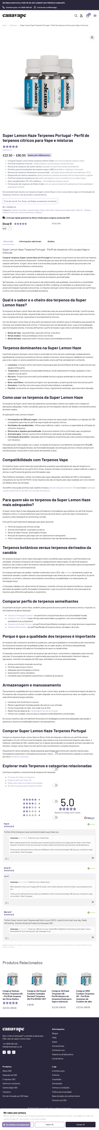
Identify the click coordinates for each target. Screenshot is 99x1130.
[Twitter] (9, 1052)
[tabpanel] (49, 517)
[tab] (8, 241)
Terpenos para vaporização (65, 210)
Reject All (49, 1124)
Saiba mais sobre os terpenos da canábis (25, 783)
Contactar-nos (58, 1050)
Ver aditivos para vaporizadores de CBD (25, 786)
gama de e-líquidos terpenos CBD (62, 487)
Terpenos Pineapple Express (20, 615)
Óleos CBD (7, 1071)
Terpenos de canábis (19, 210)
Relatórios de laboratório (62, 1054)
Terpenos (13, 25)
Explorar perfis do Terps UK (19, 780)
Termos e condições (60, 1087)
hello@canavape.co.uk (12, 1046)
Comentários (57, 1058)
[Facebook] (4, 1052)
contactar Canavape (19, 756)
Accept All (80, 1124)
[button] (92, 37)
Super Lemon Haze (47, 210)
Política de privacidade (62, 1092)
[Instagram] (13, 1052)
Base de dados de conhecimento (66, 1096)
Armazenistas (58, 1046)
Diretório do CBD (59, 1100)
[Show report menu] (93, 858)
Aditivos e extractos (11, 1083)
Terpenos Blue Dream (17, 627)
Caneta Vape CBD (10, 1087)
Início (5, 25)
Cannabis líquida (33, 210)
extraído (68, 572)
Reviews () (7, 150)
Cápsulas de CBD (10, 1075)
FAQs (54, 1037)
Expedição (56, 1079)
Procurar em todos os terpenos (21, 777)
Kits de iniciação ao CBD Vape (15, 1096)
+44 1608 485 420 (10, 1043)
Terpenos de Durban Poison (19, 624)
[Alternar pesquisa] (76, 15)
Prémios (55, 1075)
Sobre (54, 1042)
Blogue (55, 1033)
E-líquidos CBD (9, 1079)
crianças (33, 711)
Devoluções (57, 1083)
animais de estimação (48, 711)
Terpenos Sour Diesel (17, 618)
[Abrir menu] (95, 15)
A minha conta (58, 1071)
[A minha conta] (81, 15)
